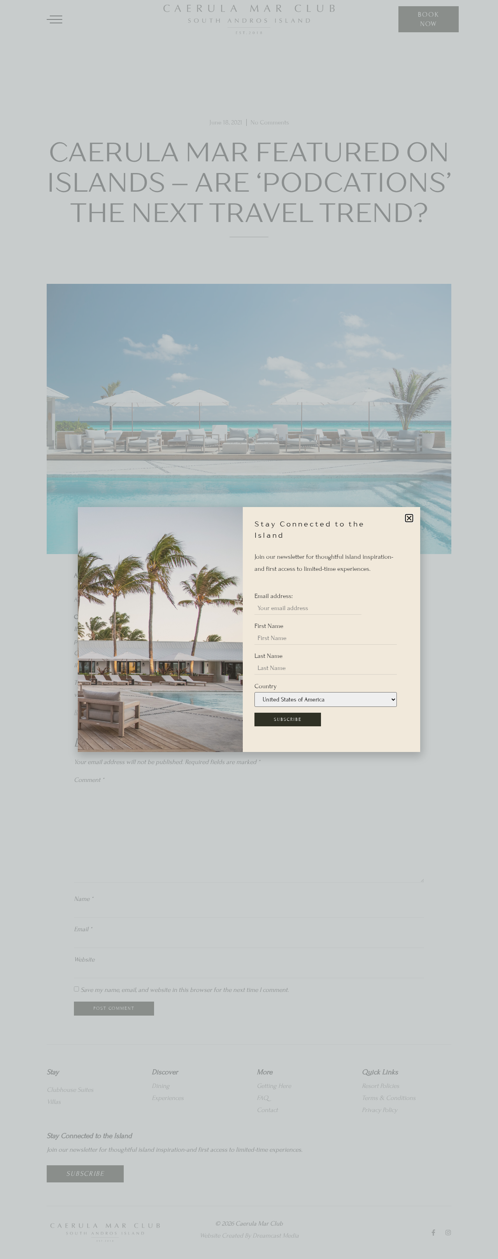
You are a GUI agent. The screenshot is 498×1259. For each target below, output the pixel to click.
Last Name (268, 656)
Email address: (273, 596)
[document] (249, 629)
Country (265, 686)
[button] (409, 518)
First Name (268, 626)
